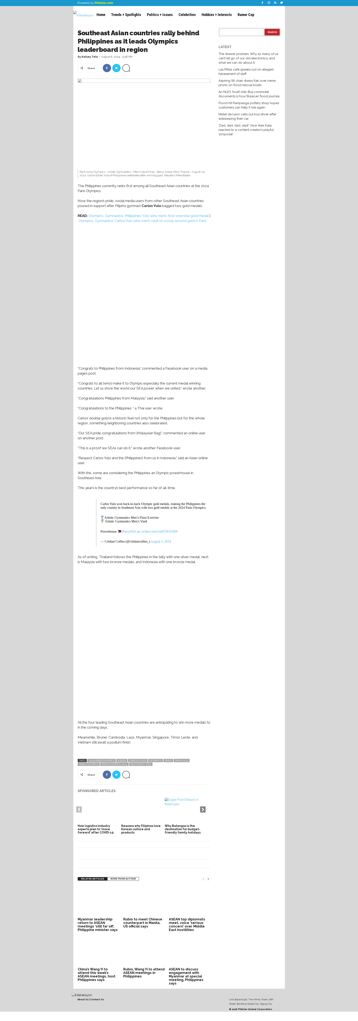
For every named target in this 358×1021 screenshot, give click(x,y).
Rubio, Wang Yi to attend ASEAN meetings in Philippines (144, 972)
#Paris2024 (128, 531)
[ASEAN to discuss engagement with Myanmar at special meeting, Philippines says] (189, 950)
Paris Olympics (88, 764)
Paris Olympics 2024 (114, 764)
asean (122, 760)
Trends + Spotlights (126, 14)
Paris (168, 760)
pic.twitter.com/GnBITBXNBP (157, 531)
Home (101, 14)
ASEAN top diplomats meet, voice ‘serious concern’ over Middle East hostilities (187, 924)
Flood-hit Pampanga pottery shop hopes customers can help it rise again (249, 105)
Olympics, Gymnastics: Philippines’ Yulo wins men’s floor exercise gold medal (149, 216)
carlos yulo (137, 760)
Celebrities (187, 14)
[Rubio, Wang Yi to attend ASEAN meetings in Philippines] (144, 950)
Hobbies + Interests (217, 14)
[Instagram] (268, 3)
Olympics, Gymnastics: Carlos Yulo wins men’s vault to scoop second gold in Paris (142, 221)
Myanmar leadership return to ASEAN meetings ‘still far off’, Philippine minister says (98, 924)
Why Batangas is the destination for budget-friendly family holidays (183, 829)
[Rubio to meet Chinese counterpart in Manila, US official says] (144, 900)
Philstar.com (104, 3)
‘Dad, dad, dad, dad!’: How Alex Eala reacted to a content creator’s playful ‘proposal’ (246, 130)
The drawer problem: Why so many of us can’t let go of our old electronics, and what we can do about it (248, 58)
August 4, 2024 (161, 541)
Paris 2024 (181, 760)
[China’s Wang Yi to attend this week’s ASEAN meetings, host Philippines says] (98, 950)
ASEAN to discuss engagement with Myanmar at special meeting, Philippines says (186, 976)
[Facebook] (262, 3)
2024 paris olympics (101, 760)
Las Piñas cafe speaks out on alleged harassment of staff (246, 72)
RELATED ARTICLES (92, 878)
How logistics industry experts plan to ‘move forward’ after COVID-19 (96, 829)
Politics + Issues (160, 14)
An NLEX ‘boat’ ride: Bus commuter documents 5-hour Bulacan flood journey (249, 94)
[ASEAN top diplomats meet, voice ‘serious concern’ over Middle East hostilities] (189, 900)
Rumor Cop (246, 14)
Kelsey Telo (90, 56)
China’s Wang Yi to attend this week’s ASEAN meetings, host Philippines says (96, 974)
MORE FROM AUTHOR (123, 878)
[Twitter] (281, 3)
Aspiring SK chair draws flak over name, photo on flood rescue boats (247, 83)
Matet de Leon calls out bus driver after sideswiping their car (247, 116)
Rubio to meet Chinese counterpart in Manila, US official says (142, 922)
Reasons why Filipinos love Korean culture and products (141, 829)
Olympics (155, 760)
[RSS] (275, 3)
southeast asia (141, 764)
